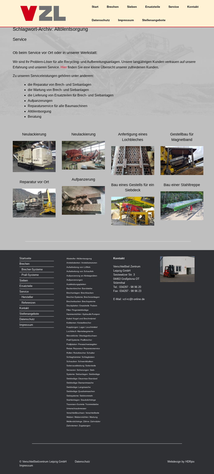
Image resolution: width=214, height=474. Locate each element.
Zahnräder (95, 421)
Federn (93, 305)
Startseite (25, 258)
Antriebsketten (73, 263)
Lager (82, 327)
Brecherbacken (73, 301)
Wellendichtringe (74, 421)
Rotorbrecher (79, 353)
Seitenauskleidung (75, 365)
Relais (69, 348)
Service (173, 6)
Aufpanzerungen (74, 280)
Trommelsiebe (92, 404)
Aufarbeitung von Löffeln (78, 267)
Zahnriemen (72, 425)
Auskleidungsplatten (76, 284)
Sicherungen (83, 370)
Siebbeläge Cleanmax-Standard (81, 378)
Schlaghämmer (73, 357)
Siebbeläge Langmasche (78, 387)
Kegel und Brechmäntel (84, 318)
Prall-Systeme (30, 274)
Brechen (113, 6)
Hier (63, 67)
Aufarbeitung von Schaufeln (80, 271)
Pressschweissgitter (87, 344)
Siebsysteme (72, 396)
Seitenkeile (90, 365)
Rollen (69, 353)
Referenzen (28, 302)
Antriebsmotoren (89, 263)
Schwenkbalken (85, 361)
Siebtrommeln (86, 396)
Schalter (91, 353)
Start (95, 6)
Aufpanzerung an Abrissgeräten (81, 276)
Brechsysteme (89, 301)
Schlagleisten (88, 357)
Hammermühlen (74, 314)
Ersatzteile (152, 6)
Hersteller (27, 297)
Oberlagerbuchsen (88, 336)
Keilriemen (71, 323)
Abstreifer (71, 258)
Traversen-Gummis (75, 404)
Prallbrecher (86, 340)
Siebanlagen (82, 374)
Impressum (126, 20)
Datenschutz (101, 20)
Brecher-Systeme (32, 269)
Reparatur (78, 348)
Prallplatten (71, 344)
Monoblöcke (72, 336)
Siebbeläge (94, 374)
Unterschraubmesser (76, 408)
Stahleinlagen (73, 400)
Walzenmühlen (81, 417)
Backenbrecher (73, 288)
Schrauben (71, 361)
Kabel (69, 318)
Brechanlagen (73, 293)
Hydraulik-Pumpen (91, 314)
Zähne (86, 421)
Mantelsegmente (85, 331)
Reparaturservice (92, 348)
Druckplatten (72, 305)
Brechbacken (87, 293)
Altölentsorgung (84, 258)
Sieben (132, 6)
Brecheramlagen (92, 297)
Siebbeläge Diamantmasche (80, 383)
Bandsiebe (87, 288)
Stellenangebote (154, 20)
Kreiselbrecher (84, 323)
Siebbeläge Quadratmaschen (80, 391)
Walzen (70, 417)
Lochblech (71, 331)
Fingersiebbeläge (80, 310)
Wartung (93, 417)
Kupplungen (72, 327)
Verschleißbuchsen (75, 413)
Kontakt (193, 6)
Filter (68, 310)
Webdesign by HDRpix (181, 461)
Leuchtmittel (91, 327)
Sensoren (71, 370)
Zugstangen (84, 425)
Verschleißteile (92, 413)
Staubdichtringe (88, 400)
